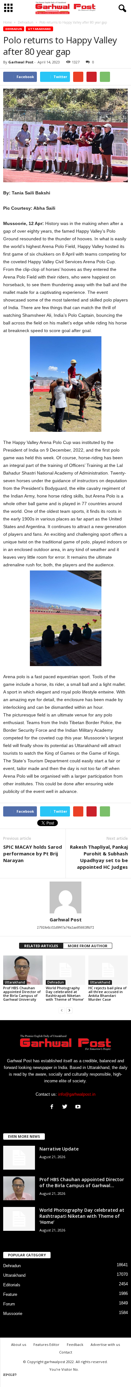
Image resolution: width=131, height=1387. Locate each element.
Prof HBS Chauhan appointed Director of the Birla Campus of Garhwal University (22, 993)
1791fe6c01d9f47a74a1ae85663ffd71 (65, 927)
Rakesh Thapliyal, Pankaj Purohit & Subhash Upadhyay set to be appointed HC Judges (99, 857)
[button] (121, 9)
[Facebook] (53, 1107)
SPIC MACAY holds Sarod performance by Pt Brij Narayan (32, 853)
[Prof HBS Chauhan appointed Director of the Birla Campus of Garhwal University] (23, 970)
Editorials (11, 1284)
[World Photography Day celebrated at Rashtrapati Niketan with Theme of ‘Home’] (65, 970)
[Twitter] (66, 1107)
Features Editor (46, 1344)
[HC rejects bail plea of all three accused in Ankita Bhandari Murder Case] (108, 970)
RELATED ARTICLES (41, 945)
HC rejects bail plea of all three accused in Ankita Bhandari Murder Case (107, 993)
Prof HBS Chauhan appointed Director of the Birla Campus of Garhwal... (81, 1182)
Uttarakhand (39, 29)
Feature (10, 1294)
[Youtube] (79, 1107)
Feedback (75, 1344)
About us (18, 1344)
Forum (9, 1304)
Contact (65, 1352)
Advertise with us (105, 1344)
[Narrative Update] (19, 1158)
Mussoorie (12, 1313)
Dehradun (13, 29)
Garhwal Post (20, 62)
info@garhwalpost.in (76, 1094)
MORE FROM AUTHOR (87, 945)
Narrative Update (59, 1149)
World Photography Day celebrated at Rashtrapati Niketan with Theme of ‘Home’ (65, 993)
